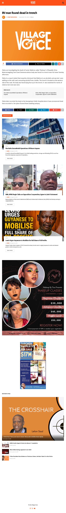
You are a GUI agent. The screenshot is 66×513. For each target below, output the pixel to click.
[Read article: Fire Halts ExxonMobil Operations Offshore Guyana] (33, 134)
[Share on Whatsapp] (53, 64)
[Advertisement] (33, 476)
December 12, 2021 (14, 452)
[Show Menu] (3, 3)
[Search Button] (63, 3)
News (7, 9)
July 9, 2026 (13, 458)
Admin (8, 151)
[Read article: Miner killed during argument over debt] (5, 451)
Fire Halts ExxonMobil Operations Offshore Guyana (23, 148)
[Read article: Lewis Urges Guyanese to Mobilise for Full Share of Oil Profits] (33, 226)
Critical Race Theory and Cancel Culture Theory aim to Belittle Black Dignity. (23, 436)
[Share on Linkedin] (56, 64)
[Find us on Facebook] (30, 508)
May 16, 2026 (13, 445)
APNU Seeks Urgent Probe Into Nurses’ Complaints (24, 443)
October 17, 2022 (7, 438)
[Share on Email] (59, 64)
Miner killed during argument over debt (20, 449)
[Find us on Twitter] (32, 508)
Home (3, 9)
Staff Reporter (12, 17)
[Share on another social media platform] (62, 64)
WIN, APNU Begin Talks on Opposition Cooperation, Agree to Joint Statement (32, 194)
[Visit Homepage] (33, 3)
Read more (10, 158)
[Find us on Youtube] (34, 508)
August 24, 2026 (14, 151)
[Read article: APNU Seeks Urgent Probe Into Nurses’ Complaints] (5, 444)
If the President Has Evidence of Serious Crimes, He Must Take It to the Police (31, 456)
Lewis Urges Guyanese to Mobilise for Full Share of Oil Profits (26, 240)
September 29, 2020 (24, 17)
